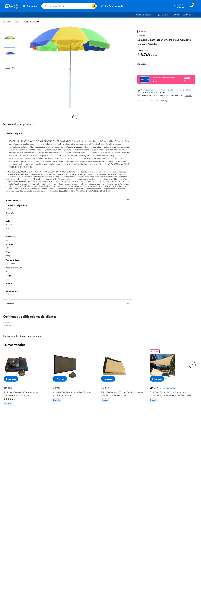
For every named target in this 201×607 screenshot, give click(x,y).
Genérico (141, 35)
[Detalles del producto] (128, 133)
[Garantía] (128, 303)
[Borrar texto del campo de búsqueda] (89, 6)
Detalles (161, 92)
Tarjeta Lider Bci (162, 14)
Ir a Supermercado (114, 6)
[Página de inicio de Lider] (11, 6)
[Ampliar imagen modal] (74, 117)
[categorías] (94, 6)
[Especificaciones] (128, 199)
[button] (179, 6)
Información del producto (18, 124)
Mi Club (176, 14)
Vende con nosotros (144, 14)
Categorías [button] (32, 6)
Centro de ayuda (189, 14)
